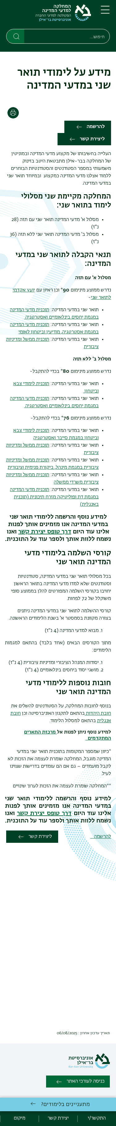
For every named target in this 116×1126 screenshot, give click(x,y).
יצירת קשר (58, 1118)
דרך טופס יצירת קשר (44, 532)
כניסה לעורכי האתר (86, 1081)
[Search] (15, 36)
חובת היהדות (98, 713)
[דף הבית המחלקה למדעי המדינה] (48, 15)
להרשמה (96, 126)
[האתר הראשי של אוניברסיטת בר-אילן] (89, 1067)
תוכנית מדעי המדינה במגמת (54, 497)
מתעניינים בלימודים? (65, 1104)
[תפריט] (105, 12)
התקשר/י (97, 1118)
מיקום (19, 1118)
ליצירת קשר (92, 139)
